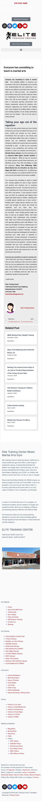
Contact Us (12, 622)
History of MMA (13, 717)
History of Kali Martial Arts (17, 707)
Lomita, (24, 772)
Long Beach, (31, 772)
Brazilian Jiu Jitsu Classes (14, 641)
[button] (21, 49)
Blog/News (11, 729)
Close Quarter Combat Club (15, 636)
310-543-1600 (20, 3)
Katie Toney (12, 688)
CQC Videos (14, 741)
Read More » (10, 341)
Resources (11, 734)
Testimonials (12, 612)
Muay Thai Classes (12, 658)
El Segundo (11, 770)
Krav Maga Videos (16, 748)
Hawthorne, (26, 770)
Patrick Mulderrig (13, 690)
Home (10, 607)
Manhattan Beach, (7, 775)
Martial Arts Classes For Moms (18, 420)
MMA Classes (10, 656)
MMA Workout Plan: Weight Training (20, 335)
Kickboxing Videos (16, 746)
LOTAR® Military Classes (14, 653)
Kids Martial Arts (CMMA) (14, 649)
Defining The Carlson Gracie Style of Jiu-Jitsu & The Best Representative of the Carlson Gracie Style (20, 370)
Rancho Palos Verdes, (21, 775)
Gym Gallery (12, 614)
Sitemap (10, 624)
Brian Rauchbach (13, 678)
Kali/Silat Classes (11, 644)
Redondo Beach (35, 775)
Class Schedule (13, 617)
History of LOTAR (14, 714)
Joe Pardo (11, 685)
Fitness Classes (11, 639)
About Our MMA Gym (15, 610)
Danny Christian (13, 680)
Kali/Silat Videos (15, 744)
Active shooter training (15, 405)
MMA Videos (14, 751)
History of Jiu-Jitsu (14, 704)
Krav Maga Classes (12, 651)
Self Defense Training (15, 619)
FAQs (10, 736)
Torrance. (36, 777)
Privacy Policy (14, 795)
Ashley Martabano (14, 675)
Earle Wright (12, 683)
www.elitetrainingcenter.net (14, 294)
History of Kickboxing (15, 709)
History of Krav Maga (15, 712)
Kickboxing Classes (12, 646)
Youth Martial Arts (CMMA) (15, 663)
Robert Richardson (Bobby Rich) (19, 693)
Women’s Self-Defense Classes (16, 661)
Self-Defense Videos (17, 753)
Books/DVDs (12, 731)
